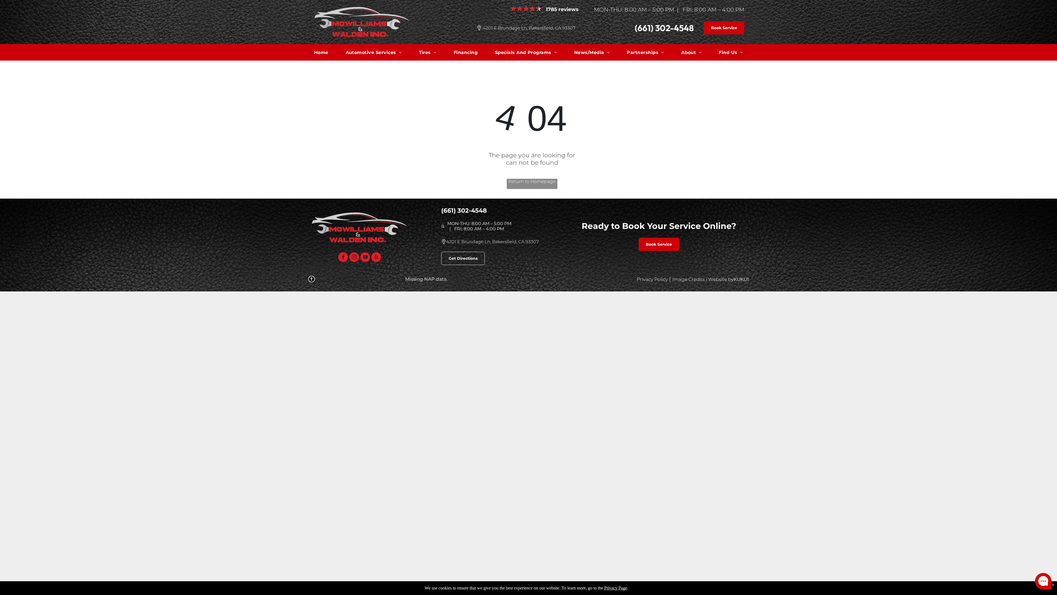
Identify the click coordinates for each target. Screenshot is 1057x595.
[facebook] (343, 257)
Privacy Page (615, 588)
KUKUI (741, 279)
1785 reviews (562, 9)
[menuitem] (321, 52)
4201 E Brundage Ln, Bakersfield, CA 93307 (529, 28)
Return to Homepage (531, 181)
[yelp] (376, 257)
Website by (721, 279)
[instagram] (354, 257)
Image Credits (688, 279)
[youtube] (365, 257)
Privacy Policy (652, 279)
